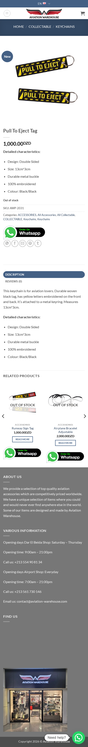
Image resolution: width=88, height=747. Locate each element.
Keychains (65, 26)
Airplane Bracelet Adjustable (65, 430)
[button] (7, 13)
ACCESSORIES (27, 215)
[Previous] (3, 424)
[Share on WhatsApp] (7, 243)
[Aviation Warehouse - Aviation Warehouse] (44, 13)
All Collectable (66, 215)
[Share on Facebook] (14, 243)
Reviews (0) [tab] (13, 281)
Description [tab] (14, 274)
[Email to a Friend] (22, 243)
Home (18, 26)
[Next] (84, 424)
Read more (23, 439)
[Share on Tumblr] (37, 243)
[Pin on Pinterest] (30, 243)
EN (40, 3)
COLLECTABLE (40, 26)
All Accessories (47, 215)
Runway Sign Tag (23, 428)
